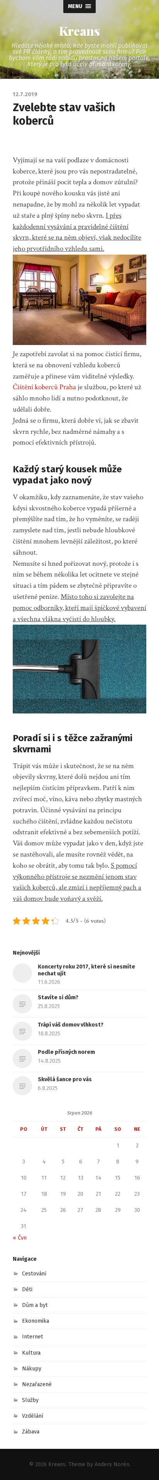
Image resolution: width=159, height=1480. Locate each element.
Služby (30, 1400)
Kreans (79, 31)
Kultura (31, 1353)
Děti (27, 1289)
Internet (32, 1336)
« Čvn (20, 1238)
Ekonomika (35, 1321)
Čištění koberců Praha (44, 387)
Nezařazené (37, 1384)
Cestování (34, 1273)
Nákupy (31, 1368)
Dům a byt (35, 1305)
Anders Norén (112, 1464)
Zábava (30, 1431)
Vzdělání (33, 1416)
